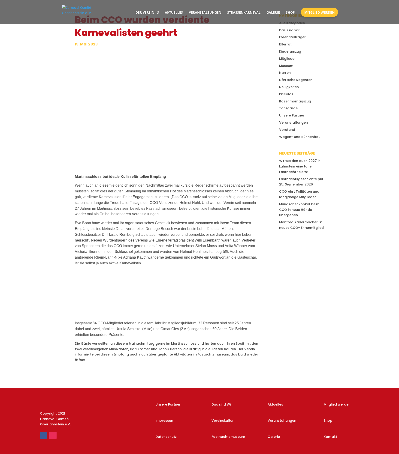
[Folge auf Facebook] (43, 435)
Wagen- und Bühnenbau (299, 136)
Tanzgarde (288, 108)
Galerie (273, 12)
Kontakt (330, 436)
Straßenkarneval (243, 12)
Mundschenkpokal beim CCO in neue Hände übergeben (299, 210)
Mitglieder (287, 58)
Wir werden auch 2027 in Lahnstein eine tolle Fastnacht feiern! (299, 166)
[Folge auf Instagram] (53, 435)
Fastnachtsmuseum (228, 436)
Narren (285, 72)
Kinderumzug (290, 51)
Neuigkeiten (289, 87)
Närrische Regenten (295, 80)
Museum (286, 65)
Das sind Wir (289, 30)
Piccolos (286, 94)
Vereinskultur (223, 420)
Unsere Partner (291, 115)
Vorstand (287, 129)
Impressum (164, 420)
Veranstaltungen (205, 12)
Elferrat (285, 44)
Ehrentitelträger (292, 37)
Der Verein (145, 12)
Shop (290, 12)
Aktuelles (174, 12)
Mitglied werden (319, 12)
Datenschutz (166, 436)
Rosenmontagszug (295, 101)
